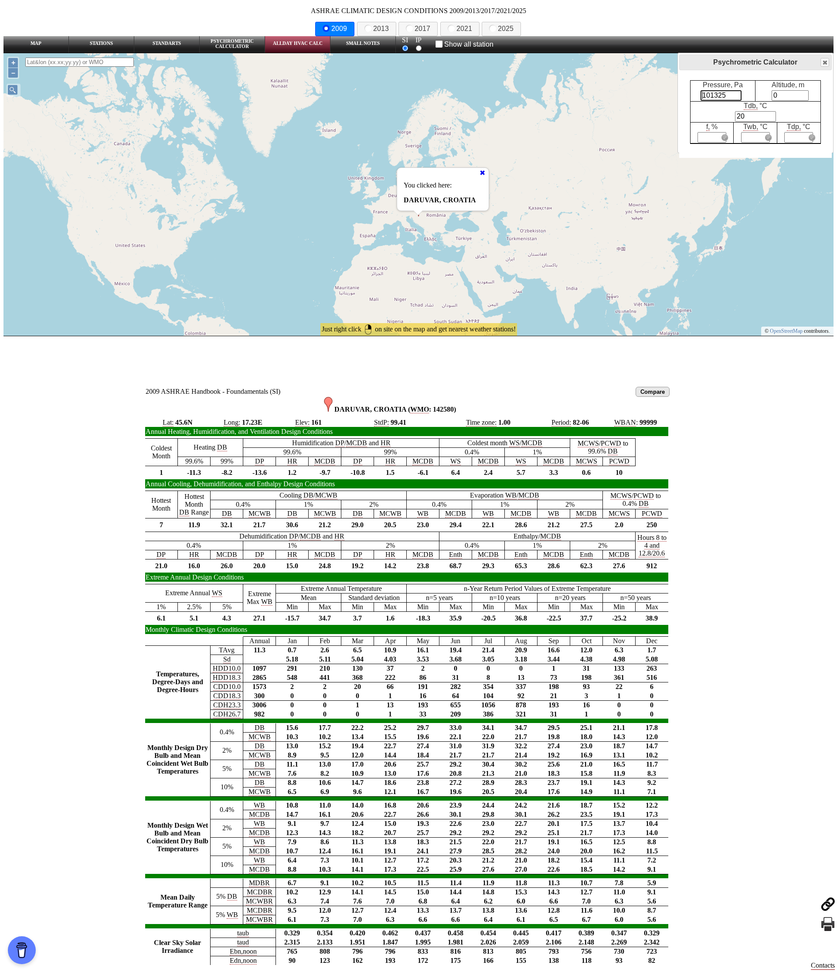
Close (824, 62)
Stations (101, 43)
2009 (339, 28)
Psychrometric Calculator (232, 43)
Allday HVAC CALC (298, 43)
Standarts (167, 43)
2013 (381, 28)
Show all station (468, 44)
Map (36, 43)
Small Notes (363, 43)
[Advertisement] (418, 360)
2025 (506, 28)
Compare (652, 392)
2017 (422, 28)
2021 (464, 28)
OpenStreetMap (786, 331)
